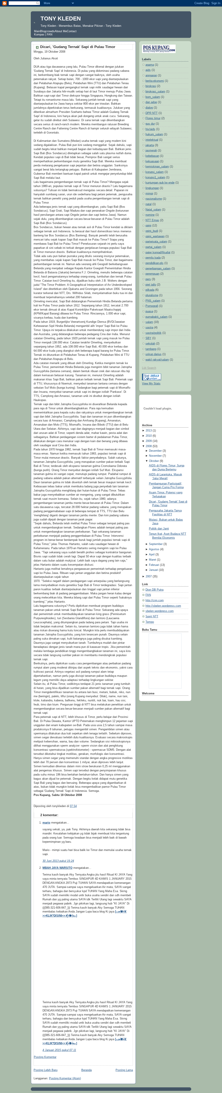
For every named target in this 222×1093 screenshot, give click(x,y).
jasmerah (151, 150)
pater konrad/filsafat (157, 252)
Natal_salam (153, 209)
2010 (149, 435)
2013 (149, 430)
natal (148, 204)
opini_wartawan (155, 236)
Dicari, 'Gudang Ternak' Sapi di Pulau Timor (77, 47)
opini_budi (151, 230)
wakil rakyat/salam (157, 359)
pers (148, 279)
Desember (155, 450)
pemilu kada (153, 257)
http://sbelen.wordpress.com (163, 605)
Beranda (86, 1070)
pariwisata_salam (156, 241)
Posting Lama (124, 1070)
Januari (153, 570)
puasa (149, 311)
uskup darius (153, 354)
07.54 (73, 806)
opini (148, 225)
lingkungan (152, 188)
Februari (154, 565)
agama (149, 64)
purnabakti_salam (156, 316)
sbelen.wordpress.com (159, 611)
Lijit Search (149, 367)
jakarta (149, 145)
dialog (149, 107)
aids (148, 70)
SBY (148, 338)
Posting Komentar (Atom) (65, 1078)
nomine (150, 214)
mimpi (149, 193)
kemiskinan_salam (157, 166)
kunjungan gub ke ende (160, 182)
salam (149, 322)
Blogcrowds (47, 31)
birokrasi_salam (155, 91)
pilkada (149, 289)
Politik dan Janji (159, 528)
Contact (72, 31)
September (156, 544)
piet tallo (150, 284)
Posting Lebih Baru (45, 1070)
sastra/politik (153, 332)
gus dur (150, 123)
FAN (49, 34)
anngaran (151, 75)
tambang (150, 349)
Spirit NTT (151, 616)
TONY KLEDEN (61, 18)
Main (37, 31)
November (155, 455)
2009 (149, 441)
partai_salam (153, 247)
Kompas (39, 34)
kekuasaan (152, 161)
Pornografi (151, 306)
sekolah (150, 343)
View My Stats (151, 383)
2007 (149, 576)
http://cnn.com (154, 600)
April (152, 554)
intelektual (151, 139)
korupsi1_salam (155, 177)
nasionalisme (153, 198)
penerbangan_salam (158, 268)
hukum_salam (154, 134)
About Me (61, 31)
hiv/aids (150, 129)
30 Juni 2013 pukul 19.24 (58, 860)
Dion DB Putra (154, 589)
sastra (149, 327)
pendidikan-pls (154, 263)
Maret (152, 559)
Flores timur (152, 118)
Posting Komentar (45, 1057)
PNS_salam (152, 300)
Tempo (149, 621)
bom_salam (152, 97)
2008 (149, 446)
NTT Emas (152, 220)
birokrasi (150, 86)
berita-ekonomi (154, 80)
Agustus (154, 549)
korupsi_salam (154, 172)
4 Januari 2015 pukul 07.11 (59, 1050)
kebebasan (152, 155)
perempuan (152, 273)
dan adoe (151, 102)
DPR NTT (151, 113)
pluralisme (151, 295)
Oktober (154, 461)
